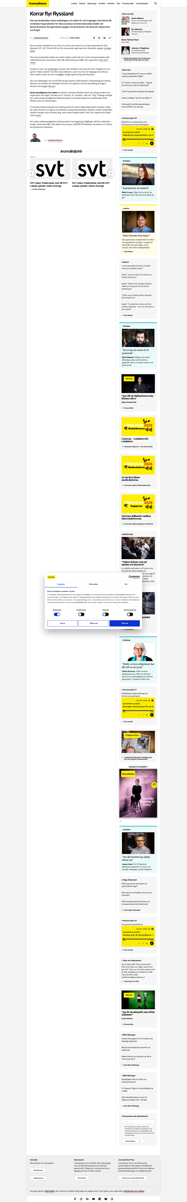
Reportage (92, 3)
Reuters (51, 86)
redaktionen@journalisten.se (133, 977)
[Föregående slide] (31, 173)
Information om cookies (134, 1191)
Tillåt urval (94, 623)
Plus (118, 3)
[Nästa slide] (111, 173)
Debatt (82, 3)
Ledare (74, 3)
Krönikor (111, 3)
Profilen (102, 3)
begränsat (79, 121)
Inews (38, 115)
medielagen (53, 69)
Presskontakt (128, 3)
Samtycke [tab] (61, 584)
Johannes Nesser (41, 38)
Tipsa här (125, 974)
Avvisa (62, 623)
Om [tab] (126, 584)
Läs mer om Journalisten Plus (133, 1178)
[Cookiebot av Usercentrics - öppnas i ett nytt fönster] (130, 577)
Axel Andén (50, 1191)
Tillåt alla (124, 623)
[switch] (81, 614)
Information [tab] (93, 584)
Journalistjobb (142, 3)
